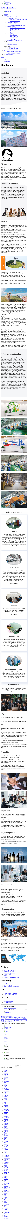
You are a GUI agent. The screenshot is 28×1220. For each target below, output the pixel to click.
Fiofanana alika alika (12, 18)
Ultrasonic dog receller (12, 22)
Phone (5, 1037)
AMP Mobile (9, 1016)
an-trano (6, 14)
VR (8, 43)
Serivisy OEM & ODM (12, 49)
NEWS (5, 50)
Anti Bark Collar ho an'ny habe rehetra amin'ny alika (17, 28)
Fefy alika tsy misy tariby (13, 16)
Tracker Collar (13, 37)
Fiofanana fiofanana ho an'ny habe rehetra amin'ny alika (18, 20)
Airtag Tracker (13, 35)
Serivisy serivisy (11, 47)
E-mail (5, 1044)
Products (6, 15)
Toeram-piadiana (8, 985)
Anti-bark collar (11, 26)
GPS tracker (10, 33)
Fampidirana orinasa (12, 44)
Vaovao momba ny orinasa (13, 53)
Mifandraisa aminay (8, 54)
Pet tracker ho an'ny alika (13, 1020)
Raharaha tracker (14, 36)
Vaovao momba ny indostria (14, 51)
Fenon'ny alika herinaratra (7, 1017)
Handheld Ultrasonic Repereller (18, 25)
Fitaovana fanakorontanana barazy (18, 23)
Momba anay (7, 61)
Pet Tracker (13, 39)
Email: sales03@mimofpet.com (8, 8)
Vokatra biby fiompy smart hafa (14, 40)
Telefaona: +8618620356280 (8, 7)
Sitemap (3, 1016)
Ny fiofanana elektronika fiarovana (13, 1019)
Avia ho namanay (8, 1002)
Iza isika (6, 983)
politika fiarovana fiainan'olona (11, 986)
